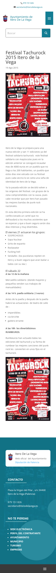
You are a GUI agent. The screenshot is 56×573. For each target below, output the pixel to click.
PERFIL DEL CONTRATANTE (25, 533)
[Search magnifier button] (46, 33)
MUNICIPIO (16, 541)
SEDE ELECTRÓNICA (21, 529)
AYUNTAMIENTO (19, 537)
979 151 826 (28, 3)
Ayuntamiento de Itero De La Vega (21, 18)
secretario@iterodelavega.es (29, 7)
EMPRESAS (16, 549)
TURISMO (15, 545)
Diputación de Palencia (27, 462)
